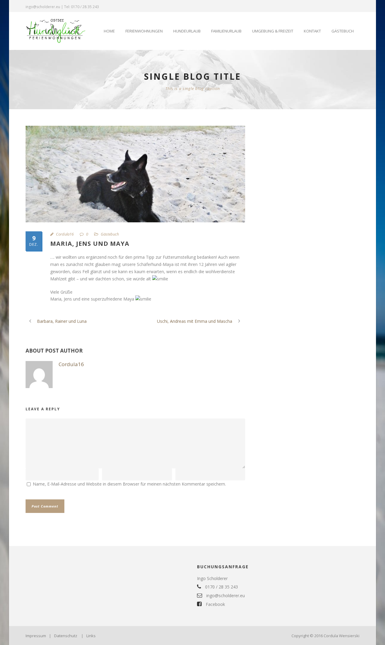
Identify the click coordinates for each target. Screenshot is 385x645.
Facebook (215, 604)
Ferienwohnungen (144, 31)
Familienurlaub (226, 31)
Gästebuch (342, 31)
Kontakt (312, 31)
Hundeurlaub (187, 31)
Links (91, 635)
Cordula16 (65, 234)
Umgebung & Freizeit (272, 31)
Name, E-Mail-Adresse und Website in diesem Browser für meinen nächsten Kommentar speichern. (129, 484)
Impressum (36, 635)
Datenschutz (65, 635)
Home (109, 31)
